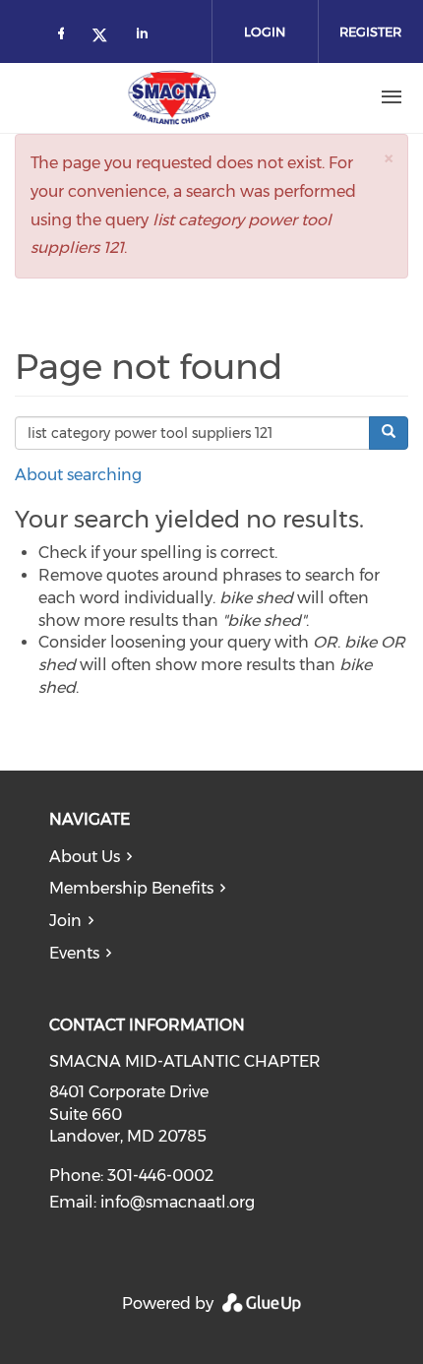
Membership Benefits (131, 888)
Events (74, 953)
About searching (78, 474)
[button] (388, 158)
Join (65, 920)
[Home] (172, 97)
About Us (84, 856)
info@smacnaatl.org (177, 1202)
